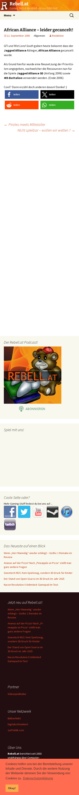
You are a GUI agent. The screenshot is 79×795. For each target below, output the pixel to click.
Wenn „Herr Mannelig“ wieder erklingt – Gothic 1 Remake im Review (25, 613)
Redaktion (58, 35)
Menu (7, 15)
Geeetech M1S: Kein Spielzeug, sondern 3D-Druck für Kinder (38, 573)
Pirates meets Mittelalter (24, 124)
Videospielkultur (17, 694)
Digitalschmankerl (18, 724)
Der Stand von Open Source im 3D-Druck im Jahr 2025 (34, 578)
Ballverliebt (14, 718)
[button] (22, 94)
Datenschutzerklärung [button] (38, 778)
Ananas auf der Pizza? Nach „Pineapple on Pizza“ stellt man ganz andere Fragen (25, 627)
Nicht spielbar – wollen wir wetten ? (46, 130)
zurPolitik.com (16, 730)
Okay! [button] (12, 788)
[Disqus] (39, 184)
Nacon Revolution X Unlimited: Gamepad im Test (31, 584)
